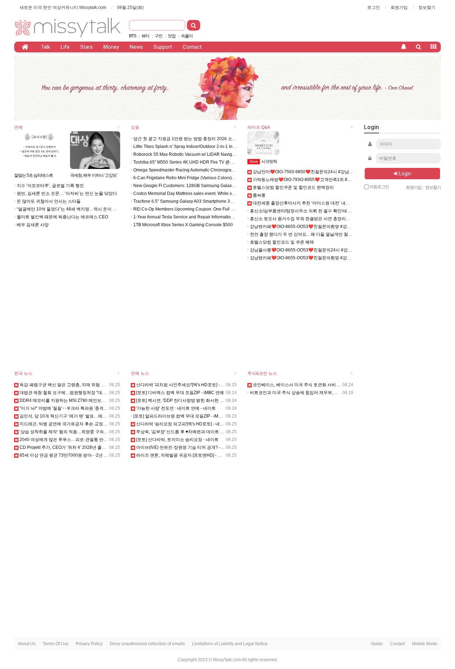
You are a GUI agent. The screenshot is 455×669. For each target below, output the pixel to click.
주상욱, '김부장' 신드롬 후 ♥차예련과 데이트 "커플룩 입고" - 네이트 (198, 431)
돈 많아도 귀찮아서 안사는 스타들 (48, 201)
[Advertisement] (320, 24)
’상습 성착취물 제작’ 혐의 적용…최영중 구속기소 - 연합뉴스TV (78, 431)
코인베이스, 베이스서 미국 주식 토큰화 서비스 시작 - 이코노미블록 (315, 384)
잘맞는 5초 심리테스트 (33, 175)
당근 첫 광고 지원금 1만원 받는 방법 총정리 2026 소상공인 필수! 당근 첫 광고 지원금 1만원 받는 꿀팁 (228, 138)
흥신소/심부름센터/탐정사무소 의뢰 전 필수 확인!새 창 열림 (305, 210)
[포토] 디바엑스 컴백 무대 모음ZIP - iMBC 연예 (179, 392)
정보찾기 (426, 7)
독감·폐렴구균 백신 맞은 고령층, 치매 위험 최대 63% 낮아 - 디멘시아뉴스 (88, 384)
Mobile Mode (424, 643)
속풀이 (187, 35)
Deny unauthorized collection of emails (147, 643)
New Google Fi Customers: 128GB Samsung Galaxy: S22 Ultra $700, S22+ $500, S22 (215, 185)
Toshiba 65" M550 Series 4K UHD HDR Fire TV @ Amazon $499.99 (197, 162)
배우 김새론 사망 (32, 224)
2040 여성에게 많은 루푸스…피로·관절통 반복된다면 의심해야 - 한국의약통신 (93, 439)
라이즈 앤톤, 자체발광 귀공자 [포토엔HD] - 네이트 (182, 455)
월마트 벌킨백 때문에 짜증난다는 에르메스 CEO (62, 216)
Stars (86, 47)
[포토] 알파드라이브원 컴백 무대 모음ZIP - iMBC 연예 (183, 416)
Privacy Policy (89, 643)
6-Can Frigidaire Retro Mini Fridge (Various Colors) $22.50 (189, 177)
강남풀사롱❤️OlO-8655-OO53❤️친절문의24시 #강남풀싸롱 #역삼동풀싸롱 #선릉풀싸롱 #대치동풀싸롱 (348, 250)
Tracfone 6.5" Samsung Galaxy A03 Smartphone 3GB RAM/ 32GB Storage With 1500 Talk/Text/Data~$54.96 (236, 201)
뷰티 (145, 35)
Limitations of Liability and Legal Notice (230, 643)
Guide (377, 643)
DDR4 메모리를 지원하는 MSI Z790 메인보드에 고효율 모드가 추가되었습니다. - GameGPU (106, 400)
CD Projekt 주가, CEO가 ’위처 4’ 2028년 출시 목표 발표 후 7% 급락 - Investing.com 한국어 (105, 447)
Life (65, 47)
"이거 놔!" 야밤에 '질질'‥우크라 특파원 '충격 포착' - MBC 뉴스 (77, 408)
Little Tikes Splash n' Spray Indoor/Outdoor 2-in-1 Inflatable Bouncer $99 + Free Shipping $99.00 (225, 146)
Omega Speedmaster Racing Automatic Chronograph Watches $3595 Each (205, 170)
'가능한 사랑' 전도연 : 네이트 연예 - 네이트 (175, 408)
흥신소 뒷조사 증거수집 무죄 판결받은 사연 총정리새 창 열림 (307, 218)
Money (111, 47)
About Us (27, 643)
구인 (158, 35)
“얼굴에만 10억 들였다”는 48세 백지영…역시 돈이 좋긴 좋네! (74, 209)
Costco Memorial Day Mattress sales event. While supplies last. (193, 193)
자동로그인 (379, 187)
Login (404, 173)
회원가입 (399, 7)
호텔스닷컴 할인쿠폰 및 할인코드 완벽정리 (293, 187)
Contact (192, 47)
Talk (45, 47)
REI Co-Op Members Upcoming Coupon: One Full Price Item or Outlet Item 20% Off (212, 209)
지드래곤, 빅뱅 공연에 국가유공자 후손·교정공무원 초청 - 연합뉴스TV (84, 423)
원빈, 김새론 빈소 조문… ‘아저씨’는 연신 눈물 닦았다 (66, 193)
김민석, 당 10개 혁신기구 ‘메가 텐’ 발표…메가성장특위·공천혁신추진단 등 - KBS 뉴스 (100, 416)
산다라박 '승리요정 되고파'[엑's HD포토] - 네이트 (181, 423)
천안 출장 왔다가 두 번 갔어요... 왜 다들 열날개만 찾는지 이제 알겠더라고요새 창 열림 (330, 234)
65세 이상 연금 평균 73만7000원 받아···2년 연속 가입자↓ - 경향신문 (83, 455)
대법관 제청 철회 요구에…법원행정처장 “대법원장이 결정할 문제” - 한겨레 (89, 392)
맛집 (172, 35)
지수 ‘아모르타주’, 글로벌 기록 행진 (50, 185)
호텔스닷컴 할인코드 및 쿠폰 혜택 (281, 242)
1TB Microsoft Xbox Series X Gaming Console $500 (182, 224)
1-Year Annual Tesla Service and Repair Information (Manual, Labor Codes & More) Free (218, 216)
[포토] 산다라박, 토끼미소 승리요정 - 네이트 (177, 439)
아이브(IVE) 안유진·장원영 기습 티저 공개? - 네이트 (184, 447)
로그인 (373, 7)
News (136, 47)
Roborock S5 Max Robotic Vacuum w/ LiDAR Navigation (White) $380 (200, 154)
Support (163, 47)
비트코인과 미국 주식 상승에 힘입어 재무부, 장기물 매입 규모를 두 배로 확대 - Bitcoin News (336, 392)
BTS (132, 35)
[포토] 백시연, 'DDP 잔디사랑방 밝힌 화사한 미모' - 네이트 (190, 400)
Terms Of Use (56, 643)
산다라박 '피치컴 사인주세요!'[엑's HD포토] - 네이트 (184, 384)
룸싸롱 (259, 195)
